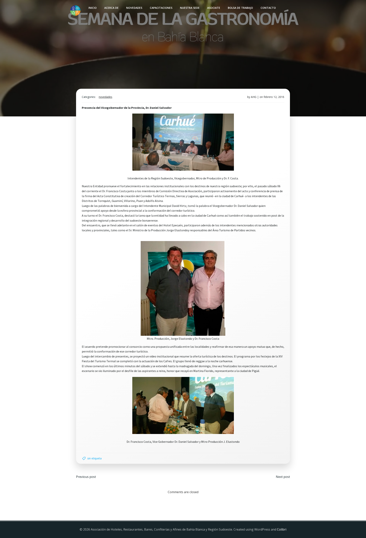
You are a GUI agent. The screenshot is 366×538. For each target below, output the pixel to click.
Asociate (213, 8)
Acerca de (111, 8)
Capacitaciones (161, 8)
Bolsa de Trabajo (240, 8)
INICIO (92, 8)
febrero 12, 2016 (274, 97)
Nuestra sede (190, 8)
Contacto (268, 8)
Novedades (134, 8)
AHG (253, 97)
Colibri (281, 529)
